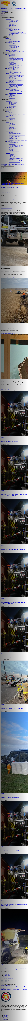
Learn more (3, 181)
